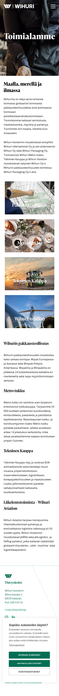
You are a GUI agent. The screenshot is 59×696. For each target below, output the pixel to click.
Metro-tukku (29, 243)
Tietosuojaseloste (16, 645)
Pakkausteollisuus (29, 205)
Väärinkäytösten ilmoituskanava (23, 682)
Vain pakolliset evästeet (29, 663)
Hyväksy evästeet (29, 655)
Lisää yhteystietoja (15, 609)
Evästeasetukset (29, 672)
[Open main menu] (53, 6)
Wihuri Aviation (30, 318)
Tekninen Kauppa (29, 280)
